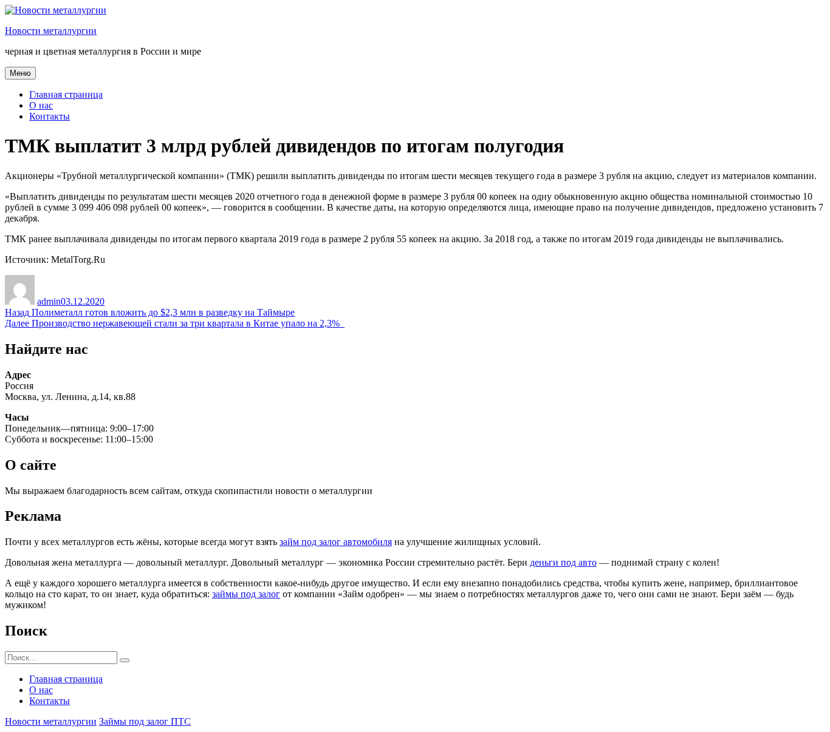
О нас (41, 105)
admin (49, 301)
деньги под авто (563, 562)
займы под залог (246, 594)
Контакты (49, 116)
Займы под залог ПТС (145, 721)
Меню (20, 73)
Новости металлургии (51, 30)
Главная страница (66, 94)
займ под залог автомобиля (336, 542)
